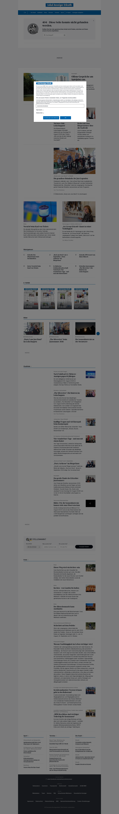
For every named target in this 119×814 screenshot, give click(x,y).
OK (65, 117)
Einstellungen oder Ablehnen (51, 117)
